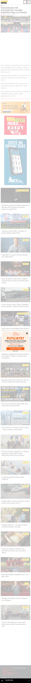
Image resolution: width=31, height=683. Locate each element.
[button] (27, 333)
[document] (15, 341)
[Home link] (4, 2)
